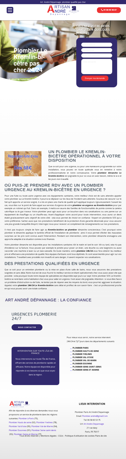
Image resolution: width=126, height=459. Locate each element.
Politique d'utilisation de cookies (80, 435)
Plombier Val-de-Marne (42, 426)
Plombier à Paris (26, 418)
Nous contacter (27, 327)
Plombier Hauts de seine (20, 422)
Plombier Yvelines (44, 422)
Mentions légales (48, 435)
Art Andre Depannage (94, 424)
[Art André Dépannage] (63, 10)
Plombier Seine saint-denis (44, 430)
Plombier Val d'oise (17, 426)
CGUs (60, 435)
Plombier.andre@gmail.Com (95, 416)
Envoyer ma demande (95, 78)
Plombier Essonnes (18, 430)
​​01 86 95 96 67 (110, 9)
